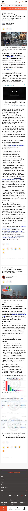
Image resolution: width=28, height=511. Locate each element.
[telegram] (10, 495)
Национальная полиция (11, 258)
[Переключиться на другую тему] (19, 2)
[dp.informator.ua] (3, 2)
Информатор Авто (22, 503)
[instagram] (6, 495)
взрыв (23, 258)
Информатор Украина (4, 503)
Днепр (19, 258)
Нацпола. (9, 69)
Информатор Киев (14, 503)
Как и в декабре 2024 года (14, 315)
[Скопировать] (10, 29)
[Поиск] (23, 2)
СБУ (2, 258)
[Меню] (26, 2)
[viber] (14, 495)
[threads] (25, 495)
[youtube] (21, 495)
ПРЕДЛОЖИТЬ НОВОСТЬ (14, 472)
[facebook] (2, 495)
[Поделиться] (7, 29)
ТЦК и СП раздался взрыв (15, 57)
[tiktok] (18, 495)
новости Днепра (5, 457)
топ (11, 457)
